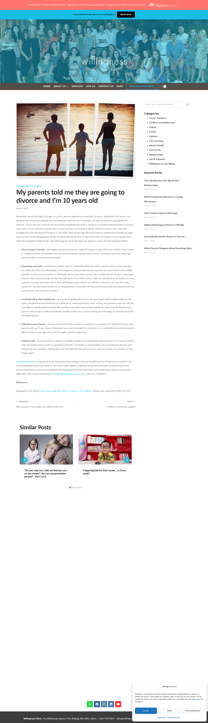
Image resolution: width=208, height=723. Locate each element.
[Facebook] (97, 704)
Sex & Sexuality (157, 159)
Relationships (156, 154)
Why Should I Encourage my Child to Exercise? (40, 404)
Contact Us (106, 86)
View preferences (192, 711)
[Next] (127, 460)
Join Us (90, 86)
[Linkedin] (111, 704)
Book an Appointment (142, 86)
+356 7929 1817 (106, 718)
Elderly (152, 127)
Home (47, 86)
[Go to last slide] (25, 460)
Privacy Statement (174, 717)
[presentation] (46, 449)
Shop (120, 86)
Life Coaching (156, 141)
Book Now (125, 14)
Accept (146, 711)
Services (77, 86)
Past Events (155, 150)
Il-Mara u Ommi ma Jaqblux (121, 404)
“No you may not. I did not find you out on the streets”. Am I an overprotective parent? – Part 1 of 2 (45, 473)
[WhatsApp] (90, 704)
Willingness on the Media (162, 164)
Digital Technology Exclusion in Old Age (164, 225)
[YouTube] (118, 704)
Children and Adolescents (28, 186)
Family (152, 132)
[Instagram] (104, 704)
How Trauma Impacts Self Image (160, 213)
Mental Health (156, 145)
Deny (169, 711)
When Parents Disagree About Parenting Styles (168, 248)
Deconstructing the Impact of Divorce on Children (66, 391)
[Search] (187, 104)
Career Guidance (157, 118)
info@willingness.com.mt (130, 718)
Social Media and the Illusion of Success (164, 236)
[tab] (70, 487)
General (153, 136)
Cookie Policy (195, 699)
